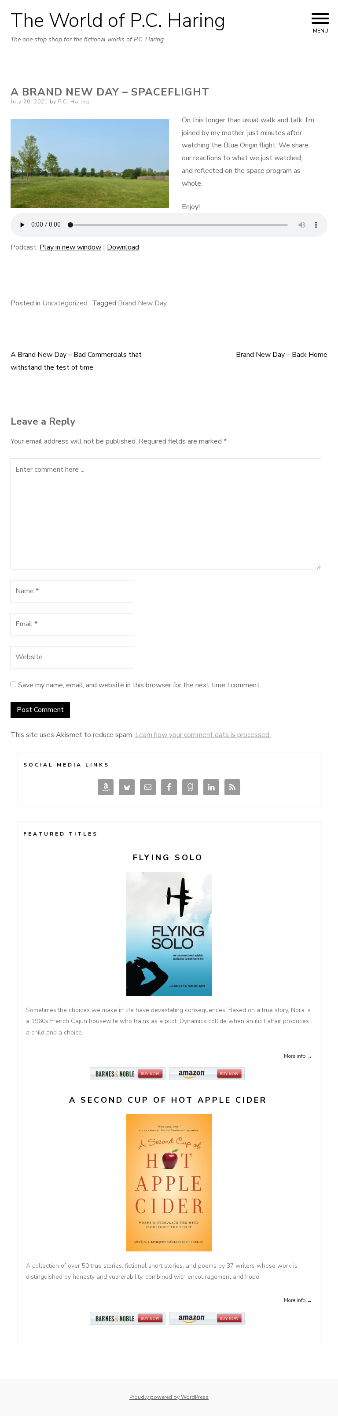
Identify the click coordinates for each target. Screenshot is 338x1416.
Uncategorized (65, 303)
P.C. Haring (73, 101)
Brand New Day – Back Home (281, 355)
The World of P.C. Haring (118, 20)
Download (123, 247)
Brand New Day (142, 303)
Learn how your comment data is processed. (203, 735)
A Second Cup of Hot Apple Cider (168, 1100)
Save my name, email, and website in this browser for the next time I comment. (139, 685)
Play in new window (70, 247)
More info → (298, 1056)
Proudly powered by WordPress (169, 1397)
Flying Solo (168, 857)
